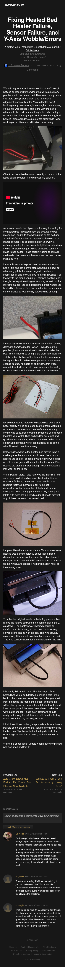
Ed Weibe (20, 833)
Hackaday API (48, 950)
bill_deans (20, 876)
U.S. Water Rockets (18, 65)
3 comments (57, 790)
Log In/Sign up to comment (18, 827)
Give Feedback (49, 947)
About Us (13, 947)
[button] (58, 5)
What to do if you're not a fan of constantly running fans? (49, 782)
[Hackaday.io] (14, 5)
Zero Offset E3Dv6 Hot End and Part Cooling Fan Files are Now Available (17, 782)
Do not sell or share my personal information (32, 954)
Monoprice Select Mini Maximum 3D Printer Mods (41, 48)
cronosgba (20, 905)
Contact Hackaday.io (30, 947)
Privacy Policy (32, 950)
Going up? (33, 939)
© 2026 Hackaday (32, 959)
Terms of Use (16, 950)
